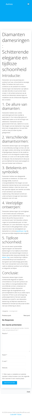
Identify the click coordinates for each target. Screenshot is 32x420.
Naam (4, 355)
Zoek (28, 392)
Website (4, 368)
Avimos (9, 4)
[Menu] (28, 4)
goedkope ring (21, 231)
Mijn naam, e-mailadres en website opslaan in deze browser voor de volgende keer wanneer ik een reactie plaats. (15, 376)
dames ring (5, 257)
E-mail (4, 361)
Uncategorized (13, 311)
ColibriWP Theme (15, 414)
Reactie (5, 333)
